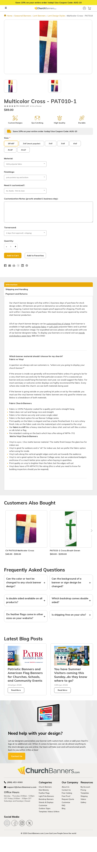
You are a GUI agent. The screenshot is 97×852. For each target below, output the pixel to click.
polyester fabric (39, 326)
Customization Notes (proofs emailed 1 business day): (31, 198)
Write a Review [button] (36, 106)
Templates (85, 793)
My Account (85, 787)
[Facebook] (5, 265)
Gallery (83, 802)
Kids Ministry (44, 790)
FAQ (63, 805)
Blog (63, 808)
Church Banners (45, 787)
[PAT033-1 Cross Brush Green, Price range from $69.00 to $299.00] (70, 529)
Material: (8, 158)
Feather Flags (44, 793)
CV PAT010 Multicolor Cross (19, 550)
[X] (18, 265)
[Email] (9, 265)
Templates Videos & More (49, 811)
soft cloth (53, 326)
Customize (43, 805)
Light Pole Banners (46, 796)
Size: (7, 138)
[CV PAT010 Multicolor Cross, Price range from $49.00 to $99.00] (26, 529)
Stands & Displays (46, 802)
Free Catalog (67, 793)
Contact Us (16, 756)
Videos (83, 799)
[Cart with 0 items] (89, 8)
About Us (65, 787)
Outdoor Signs (44, 808)
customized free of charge (58, 323)
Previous (5, 531)
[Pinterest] (27, 265)
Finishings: (9, 172)
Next (91, 531)
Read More (16, 690)
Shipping (84, 796)
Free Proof (66, 796)
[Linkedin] (22, 265)
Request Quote (68, 799)
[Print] (14, 265)
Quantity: (9, 241)
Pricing (83, 790)
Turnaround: (10, 227)
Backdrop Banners (46, 799)
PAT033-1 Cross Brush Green (65, 550)
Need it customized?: (14, 185)
